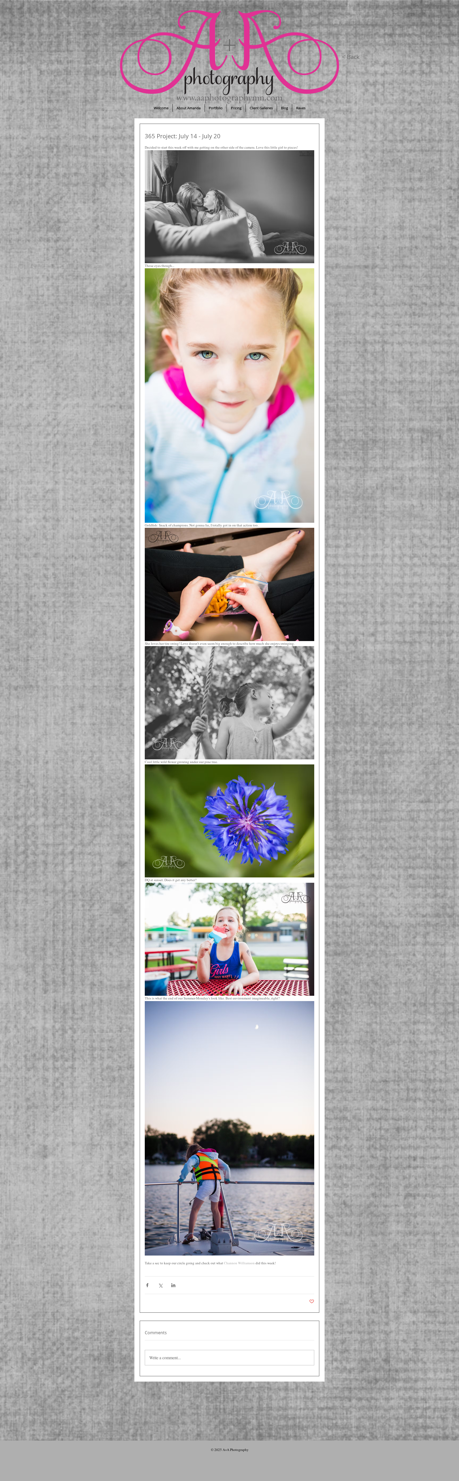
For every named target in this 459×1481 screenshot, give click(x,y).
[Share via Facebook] (147, 1285)
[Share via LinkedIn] (173, 1285)
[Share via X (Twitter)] (160, 1285)
